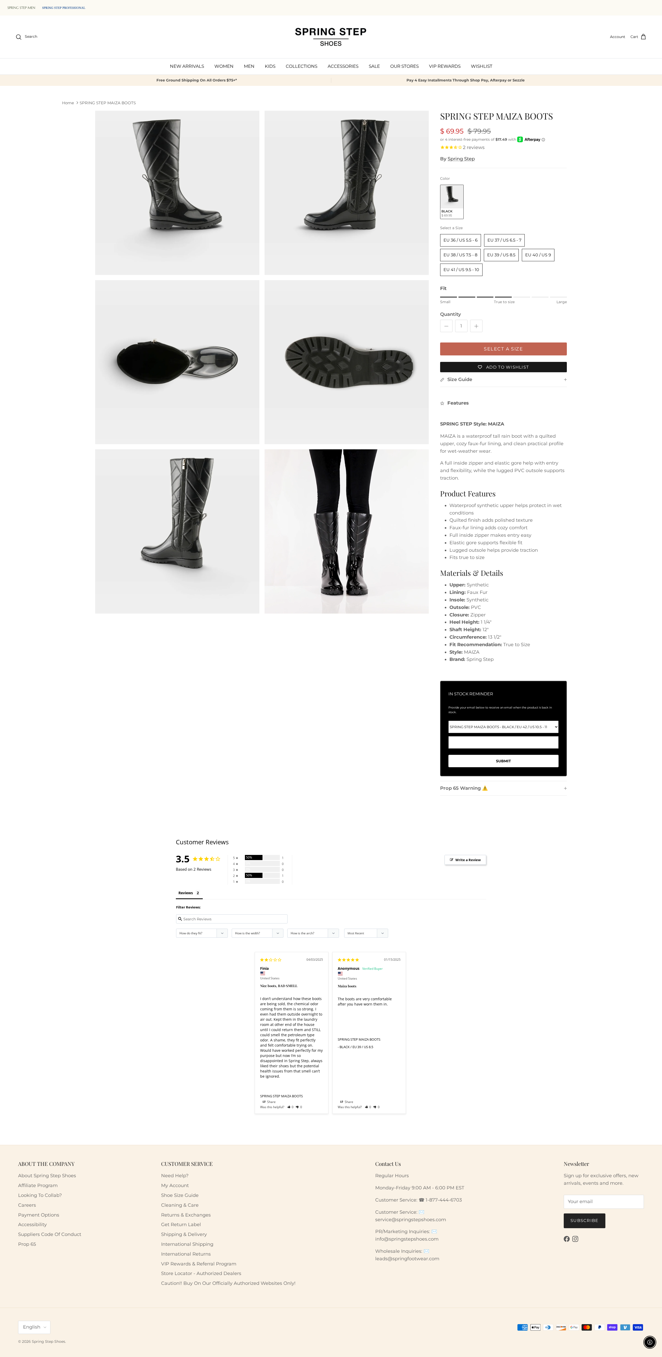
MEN (249, 66)
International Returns (186, 1254)
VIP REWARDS (445, 66)
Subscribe (584, 1220)
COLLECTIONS (301, 66)
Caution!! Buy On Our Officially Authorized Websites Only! (228, 1283)
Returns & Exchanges (186, 1215)
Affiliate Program (38, 1185)
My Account (175, 1185)
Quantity (450, 314)
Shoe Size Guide (180, 1195)
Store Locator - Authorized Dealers (201, 1273)
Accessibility (32, 1224)
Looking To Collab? (40, 1195)
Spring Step (461, 159)
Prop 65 (27, 1244)
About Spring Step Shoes (47, 1176)
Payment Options (38, 1215)
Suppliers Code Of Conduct (49, 1234)
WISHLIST (481, 66)
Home (68, 102)
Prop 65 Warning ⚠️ (464, 788)
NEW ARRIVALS (187, 66)
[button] (291, 1107)
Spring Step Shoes (48, 1341)
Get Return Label (181, 1224)
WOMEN (224, 66)
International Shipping (187, 1244)
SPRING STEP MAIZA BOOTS (108, 102)
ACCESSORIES (343, 66)
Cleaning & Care (180, 1205)
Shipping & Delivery (184, 1234)
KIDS (270, 66)
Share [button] (271, 1102)
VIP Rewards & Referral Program (198, 1264)
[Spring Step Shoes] (331, 37)
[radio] (452, 202)
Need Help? (175, 1176)
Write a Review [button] (468, 860)
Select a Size (451, 228)
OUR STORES (404, 66)
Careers (27, 1205)
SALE (374, 66)
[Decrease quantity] (446, 326)
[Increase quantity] (476, 326)
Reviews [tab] (185, 892)
